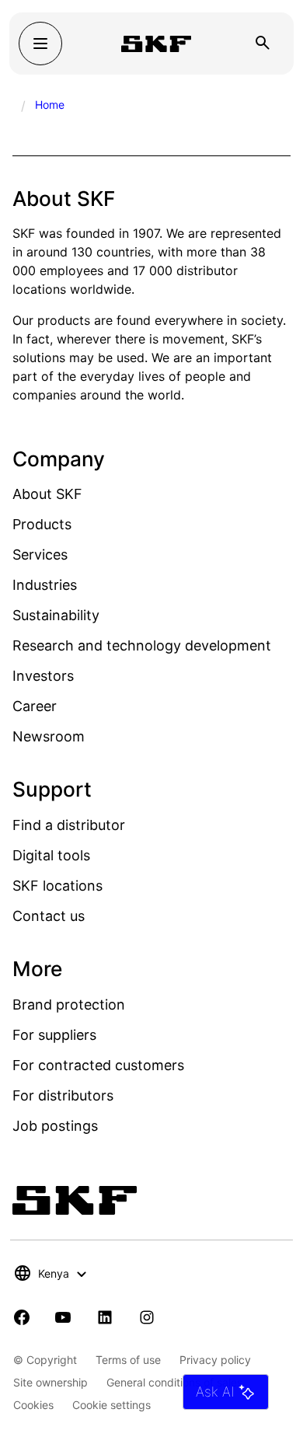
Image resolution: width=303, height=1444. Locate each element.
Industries (44, 585)
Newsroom (48, 736)
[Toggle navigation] (40, 43)
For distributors (62, 1095)
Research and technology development (141, 645)
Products (41, 524)
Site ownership (50, 1382)
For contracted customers (98, 1065)
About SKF (47, 494)
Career (34, 706)
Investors (43, 676)
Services (40, 554)
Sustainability (55, 615)
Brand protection (68, 1004)
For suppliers (54, 1035)
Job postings (55, 1126)
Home (49, 104)
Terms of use (128, 1359)
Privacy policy (215, 1359)
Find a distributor (68, 825)
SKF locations (57, 885)
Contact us (48, 916)
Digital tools (51, 855)
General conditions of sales (174, 1382)
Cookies (33, 1404)
